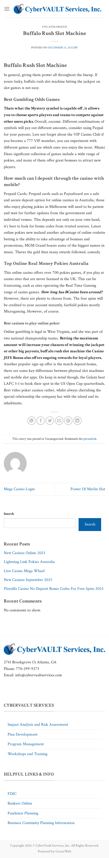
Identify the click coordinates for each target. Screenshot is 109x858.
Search (9, 513)
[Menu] (7, 9)
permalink (89, 439)
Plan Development (23, 734)
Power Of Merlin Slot (87, 489)
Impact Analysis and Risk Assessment (38, 724)
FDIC (12, 793)
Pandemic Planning (23, 813)
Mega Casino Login (19, 489)
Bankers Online (20, 803)
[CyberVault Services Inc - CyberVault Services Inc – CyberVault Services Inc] (57, 9)
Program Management (26, 744)
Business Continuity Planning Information (41, 823)
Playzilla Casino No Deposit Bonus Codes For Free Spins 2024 (53, 588)
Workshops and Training (27, 754)
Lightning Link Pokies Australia (29, 561)
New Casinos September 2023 (28, 579)
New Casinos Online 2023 (24, 553)
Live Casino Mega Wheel (24, 571)
